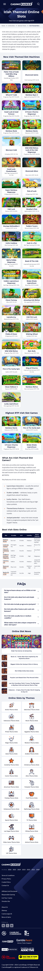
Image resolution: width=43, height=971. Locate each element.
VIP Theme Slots (11, 853)
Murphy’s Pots (31, 209)
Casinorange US (7, 914)
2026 (9, 869)
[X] (7, 925)
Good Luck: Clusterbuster (11, 170)
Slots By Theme (22, 25)
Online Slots (11, 25)
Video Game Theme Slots (11, 842)
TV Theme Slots (32, 820)
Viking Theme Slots (31, 831)
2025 (14, 869)
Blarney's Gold (11, 150)
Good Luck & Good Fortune (11, 113)
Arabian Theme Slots (31, 754)
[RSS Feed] (3, 925)
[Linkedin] (11, 925)
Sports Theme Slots (11, 820)
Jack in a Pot (32, 243)
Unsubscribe (6, 901)
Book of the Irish (6, 573)
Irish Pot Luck (32, 317)
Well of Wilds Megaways (11, 261)
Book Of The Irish (31, 261)
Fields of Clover (11, 334)
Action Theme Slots (11, 709)
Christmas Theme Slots (31, 765)
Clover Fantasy (11, 300)
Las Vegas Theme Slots (11, 831)
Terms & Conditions (8, 875)
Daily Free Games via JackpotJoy (21, 651)
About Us (5, 907)
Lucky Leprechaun (11, 404)
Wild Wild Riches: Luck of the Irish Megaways (31, 150)
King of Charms (32, 368)
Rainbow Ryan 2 (32, 95)
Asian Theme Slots (11, 754)
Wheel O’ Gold (11, 95)
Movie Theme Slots (31, 720)
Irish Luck (11, 209)
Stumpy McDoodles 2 (11, 226)
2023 (23, 869)
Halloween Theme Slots (11, 720)
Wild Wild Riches (11, 351)
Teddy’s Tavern (32, 226)
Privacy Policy (6, 879)
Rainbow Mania (32, 131)
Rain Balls (31, 351)
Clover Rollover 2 (11, 387)
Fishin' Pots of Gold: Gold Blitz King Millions (11, 74)
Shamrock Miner (31, 171)
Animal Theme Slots (31, 842)
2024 (19, 869)
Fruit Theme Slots (31, 798)
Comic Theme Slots (11, 776)
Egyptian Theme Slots (32, 731)
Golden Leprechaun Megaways (11, 282)
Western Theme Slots (32, 743)
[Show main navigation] (4, 4)
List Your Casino (7, 898)
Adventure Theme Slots (31, 709)
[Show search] (38, 4)
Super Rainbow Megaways (11, 191)
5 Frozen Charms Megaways (31, 113)
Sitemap (4, 910)
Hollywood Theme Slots (11, 809)
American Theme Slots (11, 787)
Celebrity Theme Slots (11, 765)
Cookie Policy (6, 882)
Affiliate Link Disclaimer (9, 891)
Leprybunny (11, 317)
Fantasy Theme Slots (11, 798)
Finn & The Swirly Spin (11, 369)
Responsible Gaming (8, 894)
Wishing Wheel (32, 334)
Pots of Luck (31, 191)
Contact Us (5, 885)
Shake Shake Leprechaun (32, 282)
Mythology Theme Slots (31, 809)
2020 (38, 869)
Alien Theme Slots (32, 776)
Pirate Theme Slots (11, 731)
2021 (33, 869)
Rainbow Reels (11, 131)
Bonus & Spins (6, 917)
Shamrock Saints (31, 75)
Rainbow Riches (32, 387)
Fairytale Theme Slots (32, 787)
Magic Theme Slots (11, 743)
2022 (28, 869)
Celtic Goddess (11, 243)
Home (3, 25)
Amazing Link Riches (32, 300)
